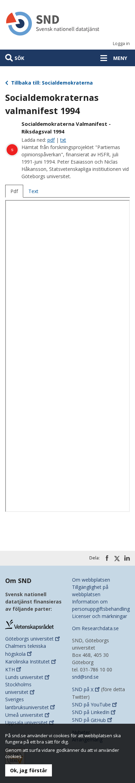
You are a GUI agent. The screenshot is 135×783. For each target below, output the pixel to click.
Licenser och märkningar (99, 616)
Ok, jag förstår (28, 770)
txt (63, 140)
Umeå (24, 715)
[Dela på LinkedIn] (127, 558)
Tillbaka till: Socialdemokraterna (51, 82)
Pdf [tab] (14, 191)
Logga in (121, 43)
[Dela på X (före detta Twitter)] (117, 558)
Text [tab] (33, 191)
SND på (82, 689)
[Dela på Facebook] (107, 558)
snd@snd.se (85, 676)
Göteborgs (29, 638)
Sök (19, 58)
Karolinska (27, 661)
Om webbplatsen (91, 579)
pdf (51, 140)
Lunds (24, 677)
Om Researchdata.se (95, 628)
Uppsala (26, 722)
